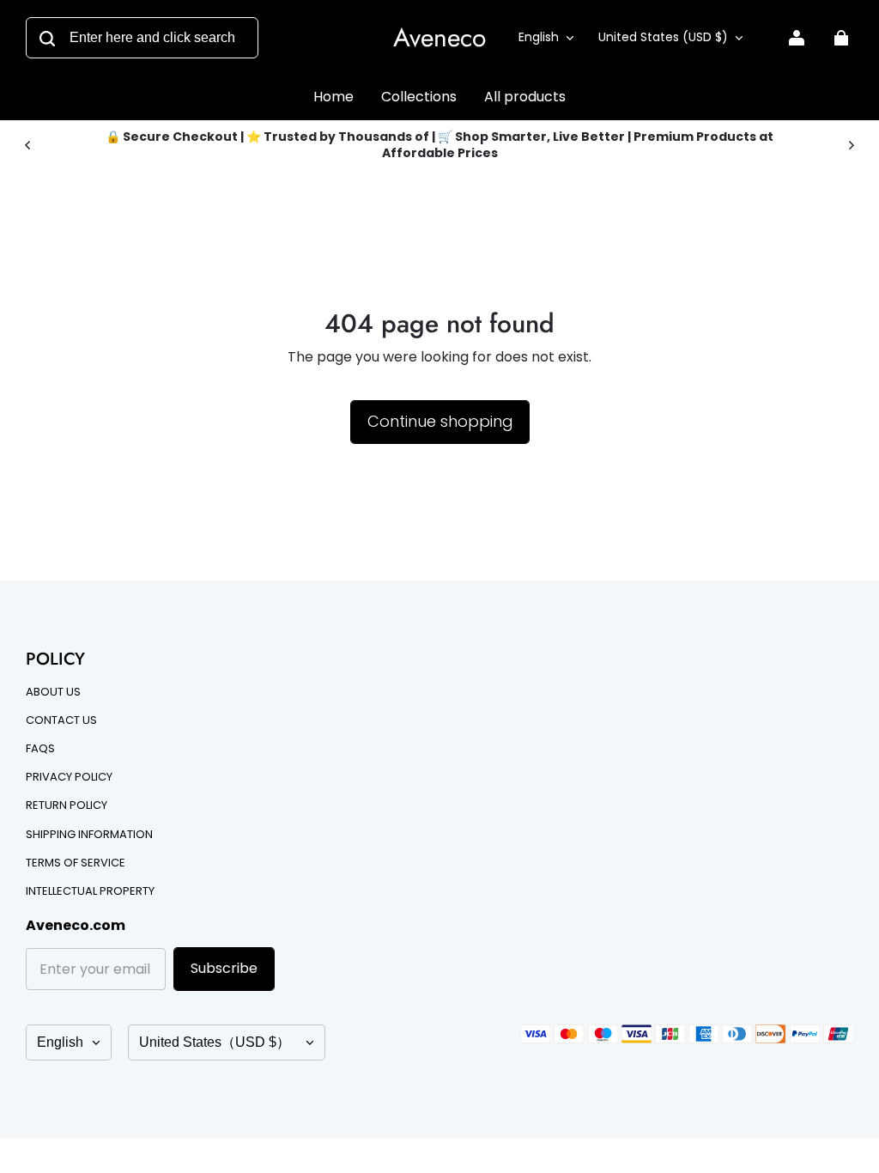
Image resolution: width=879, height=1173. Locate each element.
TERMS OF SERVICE (75, 863)
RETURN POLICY (66, 805)
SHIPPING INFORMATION (89, 834)
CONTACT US (61, 720)
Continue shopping (439, 421)
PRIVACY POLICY (69, 777)
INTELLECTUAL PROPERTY (90, 891)
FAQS (40, 749)
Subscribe (224, 968)
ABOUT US (53, 692)
